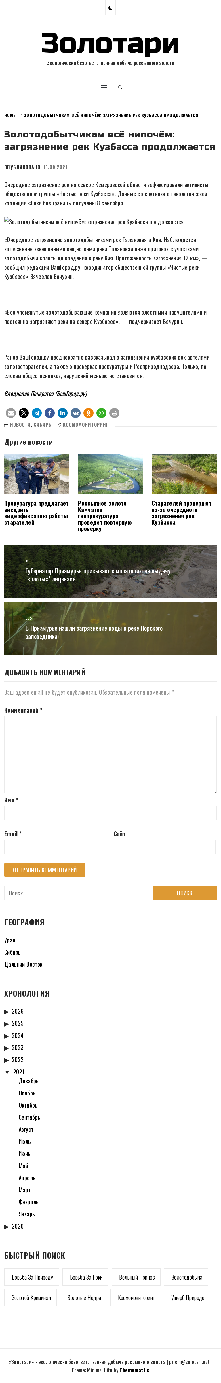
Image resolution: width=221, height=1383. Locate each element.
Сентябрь (29, 1117)
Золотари (110, 44)
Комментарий (23, 710)
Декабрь (29, 1080)
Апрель (27, 1177)
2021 (19, 1071)
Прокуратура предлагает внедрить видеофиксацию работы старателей (36, 512)
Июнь (25, 1153)
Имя (11, 800)
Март (25, 1189)
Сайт (120, 833)
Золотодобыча (187, 1277)
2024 (18, 1035)
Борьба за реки (86, 1277)
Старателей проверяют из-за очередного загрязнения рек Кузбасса (182, 512)
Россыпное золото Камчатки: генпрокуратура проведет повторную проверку (105, 516)
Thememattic (134, 1370)
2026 (18, 1011)
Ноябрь (27, 1093)
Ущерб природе (188, 1297)
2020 (18, 1226)
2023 (18, 1047)
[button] (110, 7)
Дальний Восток (23, 964)
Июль (25, 1141)
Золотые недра (84, 1297)
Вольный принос (137, 1277)
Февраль (29, 1201)
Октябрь (28, 1105)
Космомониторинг (86, 424)
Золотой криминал (31, 1297)
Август (26, 1129)
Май (23, 1165)
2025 (18, 1023)
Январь (27, 1214)
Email (13, 833)
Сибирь (43, 424)
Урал (10, 940)
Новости (20, 424)
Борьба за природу (32, 1277)
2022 (18, 1059)
